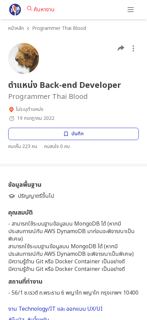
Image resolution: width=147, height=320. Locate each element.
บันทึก (77, 133)
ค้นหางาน (44, 9)
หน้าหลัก (16, 28)
